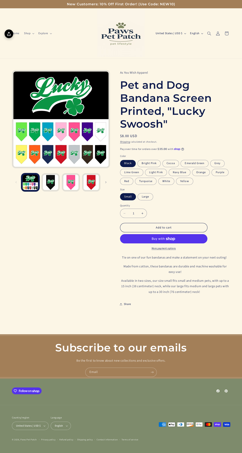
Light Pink (156, 172)
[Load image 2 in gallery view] (50, 182)
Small (128, 197)
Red (126, 181)
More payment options (164, 248)
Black (128, 163)
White (166, 181)
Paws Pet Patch (28, 439)
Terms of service (130, 439)
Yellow (184, 181)
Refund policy (66, 439)
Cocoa (171, 163)
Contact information (107, 439)
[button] (29, 33)
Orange (201, 172)
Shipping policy (85, 439)
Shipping (125, 142)
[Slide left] (16, 182)
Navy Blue (179, 172)
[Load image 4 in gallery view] (91, 182)
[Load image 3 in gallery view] (71, 182)
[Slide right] (106, 182)
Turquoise (145, 181)
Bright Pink (149, 163)
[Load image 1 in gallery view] (30, 182)
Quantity (125, 205)
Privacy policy (48, 439)
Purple (220, 172)
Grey (217, 163)
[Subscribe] (152, 372)
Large (145, 197)
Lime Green (131, 172)
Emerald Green (194, 163)
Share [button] (127, 304)
